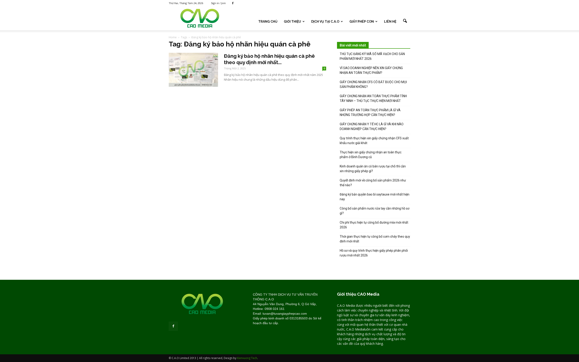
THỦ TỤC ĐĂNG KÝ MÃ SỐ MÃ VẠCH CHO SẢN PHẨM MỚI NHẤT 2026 (372, 56)
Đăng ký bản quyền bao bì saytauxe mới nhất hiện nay (374, 197)
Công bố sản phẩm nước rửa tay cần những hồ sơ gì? (374, 211)
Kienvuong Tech (247, 358)
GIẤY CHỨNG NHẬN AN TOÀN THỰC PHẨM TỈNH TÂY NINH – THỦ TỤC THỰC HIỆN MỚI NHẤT (373, 98)
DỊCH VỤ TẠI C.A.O (325, 21)
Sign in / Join (218, 3)
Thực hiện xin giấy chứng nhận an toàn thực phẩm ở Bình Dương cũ (370, 154)
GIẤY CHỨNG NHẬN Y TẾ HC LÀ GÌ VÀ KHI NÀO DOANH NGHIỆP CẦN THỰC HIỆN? (371, 126)
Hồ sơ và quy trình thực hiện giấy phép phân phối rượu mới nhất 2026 (374, 253)
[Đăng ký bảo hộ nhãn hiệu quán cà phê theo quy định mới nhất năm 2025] (193, 70)
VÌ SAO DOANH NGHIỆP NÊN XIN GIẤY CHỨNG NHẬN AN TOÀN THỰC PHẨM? (371, 70)
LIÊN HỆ (390, 21)
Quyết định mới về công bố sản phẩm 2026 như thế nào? (373, 183)
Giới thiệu (292, 21)
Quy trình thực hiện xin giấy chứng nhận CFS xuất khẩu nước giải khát (374, 140)
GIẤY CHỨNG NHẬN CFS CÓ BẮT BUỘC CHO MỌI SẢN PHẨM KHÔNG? (373, 84)
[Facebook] (232, 3)
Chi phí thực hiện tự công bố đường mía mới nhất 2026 (374, 225)
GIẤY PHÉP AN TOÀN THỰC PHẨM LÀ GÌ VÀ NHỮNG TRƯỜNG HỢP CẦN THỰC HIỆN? (370, 112)
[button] (404, 21)
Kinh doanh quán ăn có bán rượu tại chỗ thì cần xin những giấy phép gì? (373, 168)
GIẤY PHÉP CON (361, 21)
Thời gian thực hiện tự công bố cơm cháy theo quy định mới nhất (375, 239)
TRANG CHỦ (268, 21)
